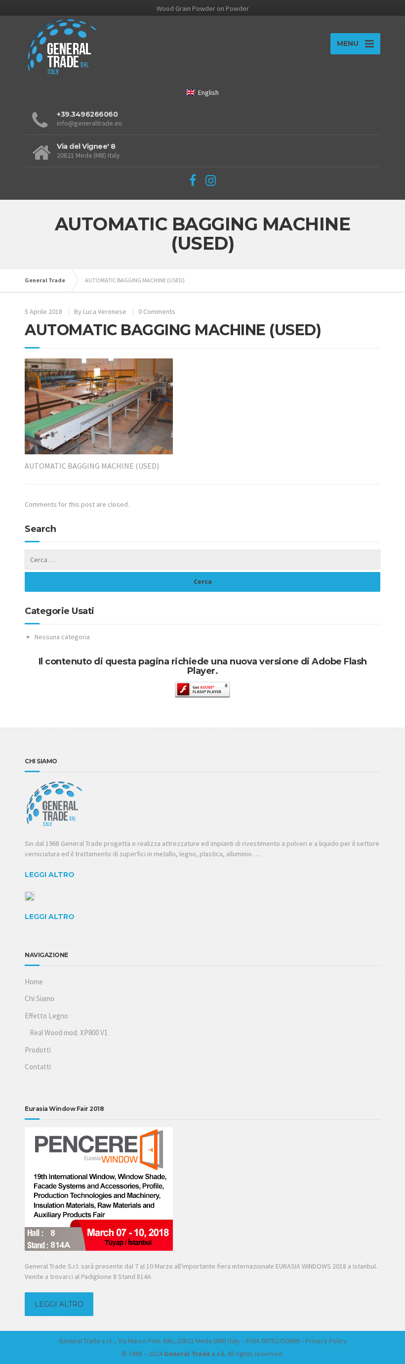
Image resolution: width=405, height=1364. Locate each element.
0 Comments (156, 311)
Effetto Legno (46, 1015)
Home (34, 981)
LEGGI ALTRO (50, 874)
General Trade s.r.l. (86, 1340)
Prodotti (38, 1050)
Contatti (38, 1066)
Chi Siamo (39, 998)
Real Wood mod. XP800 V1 (69, 1032)
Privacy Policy (326, 1340)
